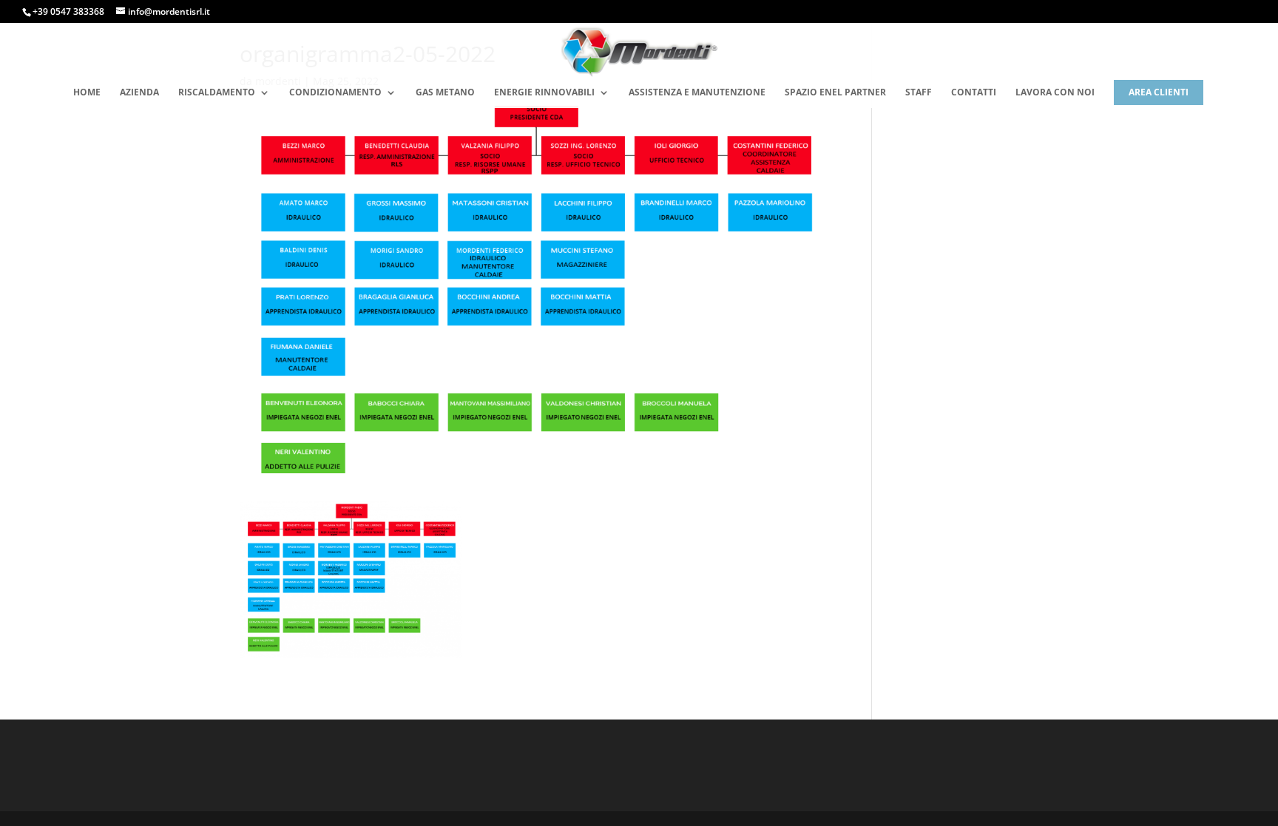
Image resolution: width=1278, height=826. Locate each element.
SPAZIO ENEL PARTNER (835, 92)
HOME (87, 92)
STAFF (918, 92)
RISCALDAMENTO (216, 92)
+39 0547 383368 (68, 11)
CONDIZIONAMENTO (335, 92)
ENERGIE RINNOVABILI (544, 92)
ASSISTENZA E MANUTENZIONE (697, 92)
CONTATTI (973, 92)
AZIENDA (139, 92)
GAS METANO (445, 92)
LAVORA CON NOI (1055, 92)
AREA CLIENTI (1159, 92)
